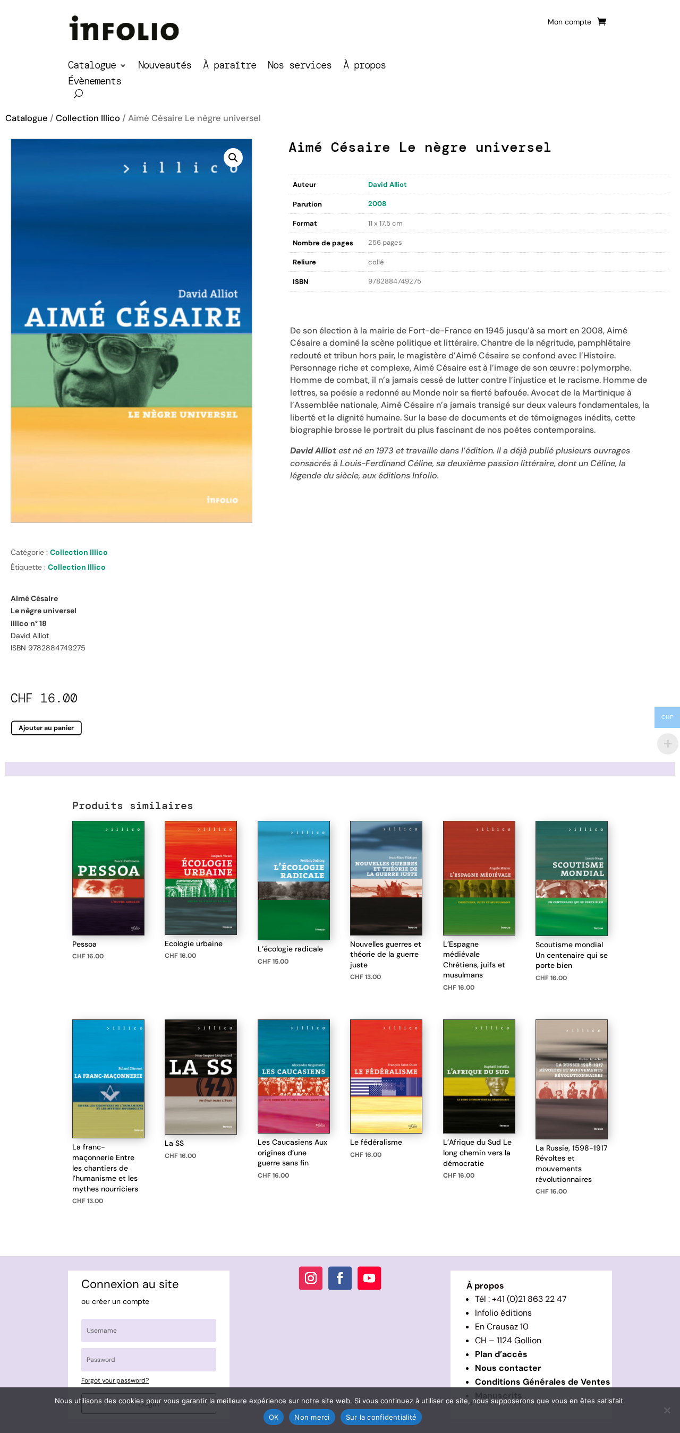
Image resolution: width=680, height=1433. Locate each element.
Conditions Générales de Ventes (542, 1381)
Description (310, 301)
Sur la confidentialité (381, 1417)
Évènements (94, 83)
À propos (364, 67)
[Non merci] (666, 1410)
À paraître (229, 67)
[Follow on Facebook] (340, 1278)
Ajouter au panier (46, 727)
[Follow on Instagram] (310, 1278)
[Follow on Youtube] (369, 1278)
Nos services (300, 67)
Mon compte (569, 22)
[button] (233, 157)
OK (274, 1417)
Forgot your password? (115, 1380)
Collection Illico (88, 118)
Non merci (311, 1417)
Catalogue (92, 67)
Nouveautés (164, 67)
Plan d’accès (501, 1354)
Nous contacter (508, 1368)
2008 (377, 203)
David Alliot (387, 184)
